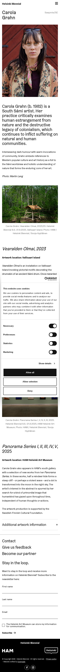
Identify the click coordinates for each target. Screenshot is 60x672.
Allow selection (30, 381)
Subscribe (7, 632)
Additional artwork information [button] (24, 524)
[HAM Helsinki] (7, 650)
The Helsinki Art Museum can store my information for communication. (31, 625)
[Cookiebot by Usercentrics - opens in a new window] (44, 279)
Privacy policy (51, 659)
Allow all (30, 372)
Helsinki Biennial (11, 3)
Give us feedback (16, 547)
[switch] (53, 334)
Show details (45, 363)
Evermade (21, 662)
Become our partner (19, 554)
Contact (9, 541)
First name (7, 586)
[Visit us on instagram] (33, 667)
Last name (7, 599)
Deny (30, 391)
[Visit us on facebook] (27, 667)
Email (4, 612)
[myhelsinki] (51, 650)
